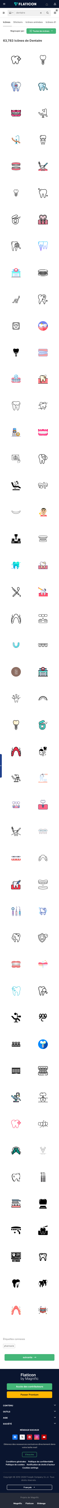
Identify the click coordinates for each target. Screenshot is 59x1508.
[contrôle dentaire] (16, 246)
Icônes (6, 22)
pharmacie (9, 1346)
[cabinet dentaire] (16, 273)
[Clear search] (41, 13)
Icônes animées (34, 22)
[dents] (43, 911)
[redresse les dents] (16, 645)
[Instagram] (36, 1437)
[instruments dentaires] (16, 698)
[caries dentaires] (16, 1283)
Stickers (18, 22)
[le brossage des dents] (16, 1204)
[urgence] (43, 459)
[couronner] (43, 1097)
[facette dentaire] (43, 485)
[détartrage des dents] (43, 592)
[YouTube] (44, 1437)
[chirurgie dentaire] (43, 166)
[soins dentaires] (16, 60)
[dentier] (16, 964)
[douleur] (43, 512)
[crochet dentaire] (43, 1177)
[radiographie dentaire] (16, 459)
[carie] (43, 379)
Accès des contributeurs (29, 1386)
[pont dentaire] (43, 618)
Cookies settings (30, 1468)
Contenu (8, 1405)
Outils (6, 1411)
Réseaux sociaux (29, 1430)
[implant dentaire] (43, 60)
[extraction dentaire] (43, 778)
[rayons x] (16, 326)
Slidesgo (41, 1503)
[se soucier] (43, 698)
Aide (5, 1418)
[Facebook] (15, 1437)
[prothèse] (43, 751)
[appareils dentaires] (16, 1071)
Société (7, 1424)
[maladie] (43, 1257)
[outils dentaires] (16, 911)
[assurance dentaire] (43, 938)
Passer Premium (29, 1394)
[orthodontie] (43, 884)
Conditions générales (16, 1461)
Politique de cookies (15, 1464)
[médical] (16, 87)
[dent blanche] (16, 991)
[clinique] (16, 512)
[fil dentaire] (16, 219)
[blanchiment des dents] (43, 964)
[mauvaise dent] (16, 379)
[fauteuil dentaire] (43, 113)
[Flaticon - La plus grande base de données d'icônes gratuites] (25, 4)
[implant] (43, 1044)
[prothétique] (16, 113)
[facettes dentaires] (16, 1230)
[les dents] (16, 618)
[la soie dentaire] (43, 406)
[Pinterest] (29, 1437)
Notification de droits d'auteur (41, 1464)
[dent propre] (16, 1177)
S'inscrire (29, 1454)
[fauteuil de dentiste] (16, 1017)
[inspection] (43, 991)
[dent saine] (43, 299)
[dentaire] (16, 406)
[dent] (43, 193)
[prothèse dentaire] (43, 539)
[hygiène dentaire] (16, 938)
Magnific (17, 1503)
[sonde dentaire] (16, 672)
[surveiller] (16, 1257)
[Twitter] (22, 1437)
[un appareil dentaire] (16, 166)
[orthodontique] (43, 1150)
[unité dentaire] (16, 299)
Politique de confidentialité (40, 1461)
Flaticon (30, 1503)
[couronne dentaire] (43, 140)
